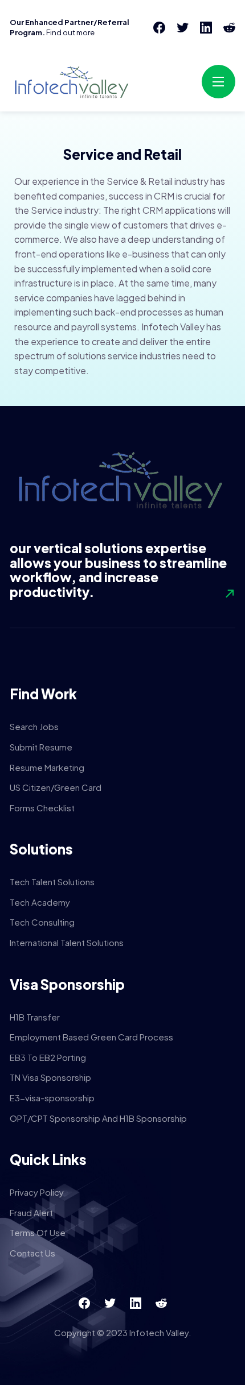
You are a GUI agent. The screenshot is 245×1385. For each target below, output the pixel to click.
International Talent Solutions (67, 942)
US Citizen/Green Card (55, 787)
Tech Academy (40, 902)
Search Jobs (34, 726)
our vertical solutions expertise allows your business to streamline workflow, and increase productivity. (118, 570)
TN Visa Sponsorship (50, 1077)
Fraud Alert (31, 1212)
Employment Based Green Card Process (91, 1036)
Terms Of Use (38, 1232)
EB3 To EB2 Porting (48, 1057)
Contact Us (32, 1252)
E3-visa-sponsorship (52, 1097)
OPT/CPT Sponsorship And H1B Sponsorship (98, 1118)
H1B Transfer (35, 1016)
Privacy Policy (37, 1192)
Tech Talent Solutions (52, 881)
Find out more (70, 32)
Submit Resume (41, 746)
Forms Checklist (42, 807)
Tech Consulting (42, 922)
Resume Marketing (47, 767)
